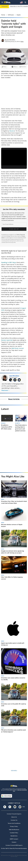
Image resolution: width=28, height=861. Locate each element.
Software (11, 15)
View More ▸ (14, 770)
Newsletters (14, 836)
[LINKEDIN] (15, 380)
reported (6, 340)
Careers (14, 842)
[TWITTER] (11, 380)
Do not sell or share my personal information (14, 848)
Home (3, 15)
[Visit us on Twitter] (9, 806)
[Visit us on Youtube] (14, 806)
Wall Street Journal (17, 348)
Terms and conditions (14, 823)
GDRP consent (14, 839)
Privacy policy (14, 826)
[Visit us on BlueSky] (19, 806)
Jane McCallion (11, 40)
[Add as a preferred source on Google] (6, 796)
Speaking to (8, 262)
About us (14, 817)
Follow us (16, 66)
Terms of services (20, 234)
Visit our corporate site (20, 790)
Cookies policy (14, 833)
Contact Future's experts (14, 814)
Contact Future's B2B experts (14, 845)
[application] (14, 157)
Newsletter (23, 66)
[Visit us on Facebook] (4, 806)
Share (5, 66)
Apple (19, 15)
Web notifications (14, 829)
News (22, 41)
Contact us (14, 820)
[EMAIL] (19, 380)
